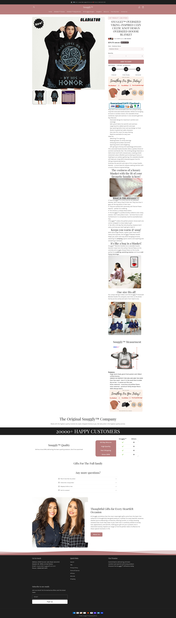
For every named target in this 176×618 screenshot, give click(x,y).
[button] (34, 7)
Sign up (50, 601)
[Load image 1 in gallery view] (39, 97)
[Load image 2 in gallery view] (54, 97)
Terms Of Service (74, 570)
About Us (96, 534)
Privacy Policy (74, 567)
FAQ (71, 564)
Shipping (72, 579)
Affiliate (72, 573)
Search (72, 562)
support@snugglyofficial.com (46, 566)
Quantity (110, 53)
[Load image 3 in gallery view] (68, 97)
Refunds (72, 576)
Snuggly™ (85, 615)
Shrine (95, 615)
